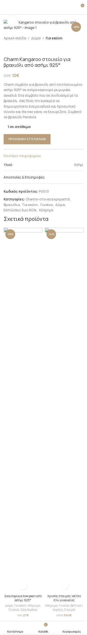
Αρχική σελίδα (15, 38)
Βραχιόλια (12, 204)
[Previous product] (6, 48)
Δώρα (36, 38)
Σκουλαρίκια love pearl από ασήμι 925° (23, 598)
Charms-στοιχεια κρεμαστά (48, 199)
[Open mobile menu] (5, 7)
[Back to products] (12, 48)
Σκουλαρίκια (29, 610)
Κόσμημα (46, 210)
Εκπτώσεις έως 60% (20, 210)
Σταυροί (69, 610)
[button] (23, 585)
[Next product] (18, 48)
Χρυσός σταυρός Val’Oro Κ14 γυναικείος (64, 598)
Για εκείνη (54, 38)
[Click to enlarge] (12, 21)
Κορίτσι (58, 610)
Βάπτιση (76, 605)
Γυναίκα (46, 204)
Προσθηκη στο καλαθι (27, 139)
